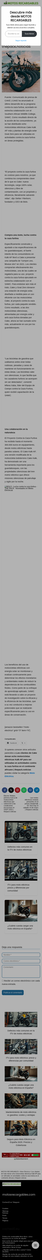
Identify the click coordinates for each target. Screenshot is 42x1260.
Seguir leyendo (20, 40)
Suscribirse (29, 34)
